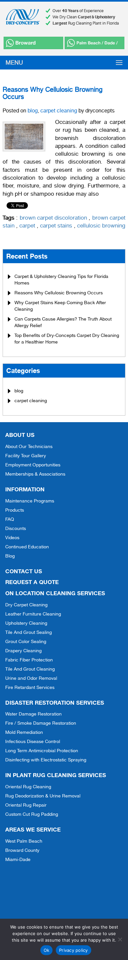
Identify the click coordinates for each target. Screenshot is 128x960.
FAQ (9, 519)
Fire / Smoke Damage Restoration (40, 723)
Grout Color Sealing (25, 641)
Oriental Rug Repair (26, 805)
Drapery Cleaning (23, 650)
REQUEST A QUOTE (32, 581)
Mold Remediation (24, 732)
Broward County (22, 850)
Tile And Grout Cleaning (30, 669)
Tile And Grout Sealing (28, 632)
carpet (27, 225)
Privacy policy (73, 950)
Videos (12, 537)
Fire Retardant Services (29, 687)
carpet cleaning (58, 111)
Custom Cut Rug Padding (31, 814)
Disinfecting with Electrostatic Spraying (45, 759)
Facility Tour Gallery (25, 455)
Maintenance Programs (29, 500)
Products (14, 510)
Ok (47, 950)
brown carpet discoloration (53, 217)
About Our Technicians (29, 446)
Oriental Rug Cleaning (28, 786)
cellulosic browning (101, 225)
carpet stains (56, 225)
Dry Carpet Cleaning (26, 604)
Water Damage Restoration (33, 713)
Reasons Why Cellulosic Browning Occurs (52, 93)
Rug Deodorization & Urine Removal (42, 795)
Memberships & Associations (35, 474)
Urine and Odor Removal (31, 678)
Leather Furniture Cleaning (33, 614)
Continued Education (27, 546)
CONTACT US (23, 571)
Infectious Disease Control (32, 741)
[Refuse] (120, 939)
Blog (10, 555)
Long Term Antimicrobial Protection (41, 750)
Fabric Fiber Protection (29, 659)
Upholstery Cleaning (26, 623)
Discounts (15, 528)
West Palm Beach (23, 841)
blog (33, 111)
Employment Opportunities (32, 464)
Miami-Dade (18, 859)
